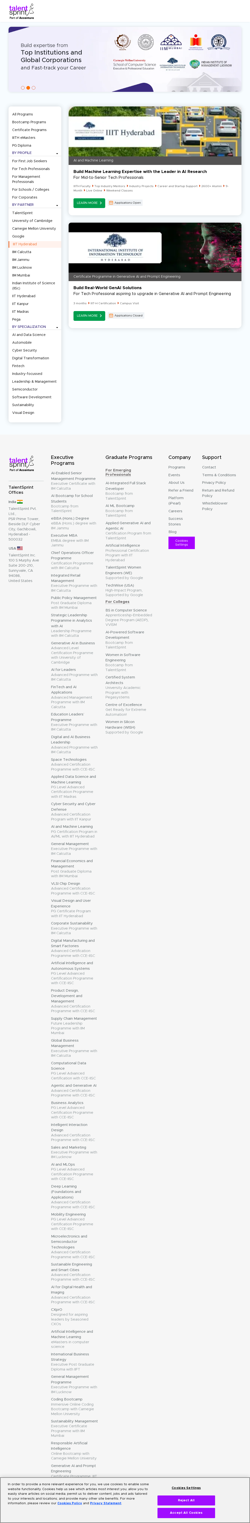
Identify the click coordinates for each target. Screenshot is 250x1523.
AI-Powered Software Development (124, 639)
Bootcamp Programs (29, 122)
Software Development (32, 397)
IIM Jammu (20, 260)
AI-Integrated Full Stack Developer (125, 490)
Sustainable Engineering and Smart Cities (73, 1272)
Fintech (18, 366)
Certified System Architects (123, 687)
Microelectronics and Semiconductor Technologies (73, 1247)
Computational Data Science (73, 1070)
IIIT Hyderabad (25, 244)
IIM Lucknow (22, 267)
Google (18, 236)
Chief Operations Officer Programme (72, 560)
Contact (209, 467)
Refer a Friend (180, 490)
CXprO (69, 1317)
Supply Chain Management (74, 1026)
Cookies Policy (69, 1503)
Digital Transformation (30, 358)
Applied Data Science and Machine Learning (73, 787)
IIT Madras (20, 312)
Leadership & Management (34, 381)
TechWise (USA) (124, 590)
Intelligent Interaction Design (73, 1132)
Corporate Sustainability (74, 928)
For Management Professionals (26, 179)
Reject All (186, 1500)
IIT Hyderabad (23, 296)
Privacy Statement (105, 1503)
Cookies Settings (181, 542)
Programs (176, 467)
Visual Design (23, 413)
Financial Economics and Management (72, 868)
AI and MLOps (72, 1172)
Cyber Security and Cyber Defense (73, 811)
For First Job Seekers (29, 161)
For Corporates (24, 197)
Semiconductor (25, 389)
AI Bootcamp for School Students (72, 503)
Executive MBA (70, 540)
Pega (16, 319)
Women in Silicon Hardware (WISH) (124, 727)
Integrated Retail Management (74, 583)
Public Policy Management (74, 602)
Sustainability (23, 405)
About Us (176, 483)
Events (174, 475)
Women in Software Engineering (122, 662)
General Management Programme (74, 1384)
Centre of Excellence (125, 709)
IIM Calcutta (21, 252)
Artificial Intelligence (127, 553)
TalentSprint (22, 213)
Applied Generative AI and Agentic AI (128, 530)
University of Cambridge (32, 221)
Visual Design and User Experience (71, 908)
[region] (125, 1500)
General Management (74, 849)
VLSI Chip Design (73, 888)
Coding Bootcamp (72, 1407)
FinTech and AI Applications (71, 697)
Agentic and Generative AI (73, 1090)
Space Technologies (73, 764)
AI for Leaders (74, 674)
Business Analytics (72, 1110)
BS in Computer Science (128, 618)
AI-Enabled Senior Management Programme (73, 480)
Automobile (22, 342)
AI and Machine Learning (74, 831)
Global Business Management (74, 1048)
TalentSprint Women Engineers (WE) (124, 573)
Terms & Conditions (219, 475)
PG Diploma (21, 145)
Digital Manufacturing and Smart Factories (73, 948)
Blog (172, 532)
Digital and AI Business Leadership (74, 744)
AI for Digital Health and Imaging (73, 1294)
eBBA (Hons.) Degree (73, 523)
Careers (175, 511)
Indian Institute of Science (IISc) (33, 286)
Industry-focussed (27, 374)
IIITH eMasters (23, 138)
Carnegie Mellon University (34, 228)
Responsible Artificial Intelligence (74, 1450)
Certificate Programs (29, 130)
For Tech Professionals (31, 169)
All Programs (22, 114)
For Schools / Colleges (30, 189)
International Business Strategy (72, 1361)
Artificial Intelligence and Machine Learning (72, 1339)
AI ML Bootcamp (120, 510)
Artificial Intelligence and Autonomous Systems (72, 973)
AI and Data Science (29, 335)
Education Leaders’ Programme (74, 722)
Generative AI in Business (73, 652)
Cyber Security (24, 350)
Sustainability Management (74, 1428)
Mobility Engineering (72, 1222)
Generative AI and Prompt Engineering (74, 1473)
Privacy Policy (214, 483)
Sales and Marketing (74, 1152)
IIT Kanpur (20, 304)
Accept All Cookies (186, 1512)
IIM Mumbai (21, 275)
